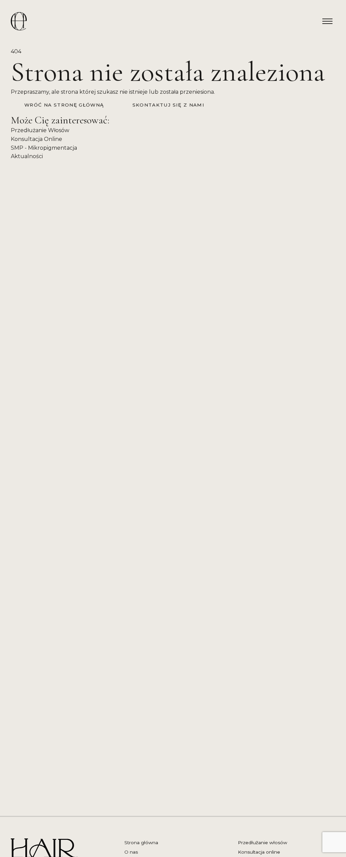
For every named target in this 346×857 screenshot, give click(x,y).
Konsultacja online (259, 852)
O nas (131, 852)
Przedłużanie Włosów (40, 130)
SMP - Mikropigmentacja (44, 148)
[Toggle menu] (327, 21)
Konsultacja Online (36, 139)
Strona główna (141, 842)
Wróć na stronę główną (64, 105)
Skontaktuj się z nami (168, 105)
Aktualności (27, 156)
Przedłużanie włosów (262, 842)
